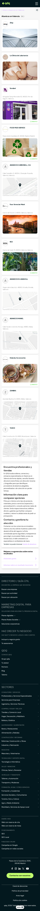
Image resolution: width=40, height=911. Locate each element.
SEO (3, 834)
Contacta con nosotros (20, 875)
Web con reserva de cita (11, 822)
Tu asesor (5, 663)
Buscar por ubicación (10, 597)
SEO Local (5, 837)
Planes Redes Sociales (10, 620)
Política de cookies (20, 900)
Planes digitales (7, 615)
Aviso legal (20, 896)
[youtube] (27, 869)
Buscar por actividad (9, 593)
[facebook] (12, 869)
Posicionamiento (8, 830)
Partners (5, 667)
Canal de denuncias (20, 886)
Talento (4, 675)
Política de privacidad (20, 891)
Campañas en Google (10, 845)
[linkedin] (19, 869)
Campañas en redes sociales (12, 849)
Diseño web (6, 819)
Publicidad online (8, 842)
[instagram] (16, 869)
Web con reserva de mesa (11, 826)
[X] (23, 869)
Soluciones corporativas (11, 624)
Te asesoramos (7, 643)
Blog (3, 671)
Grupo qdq (6, 659)
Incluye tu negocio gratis (11, 639)
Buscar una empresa (9, 589)
